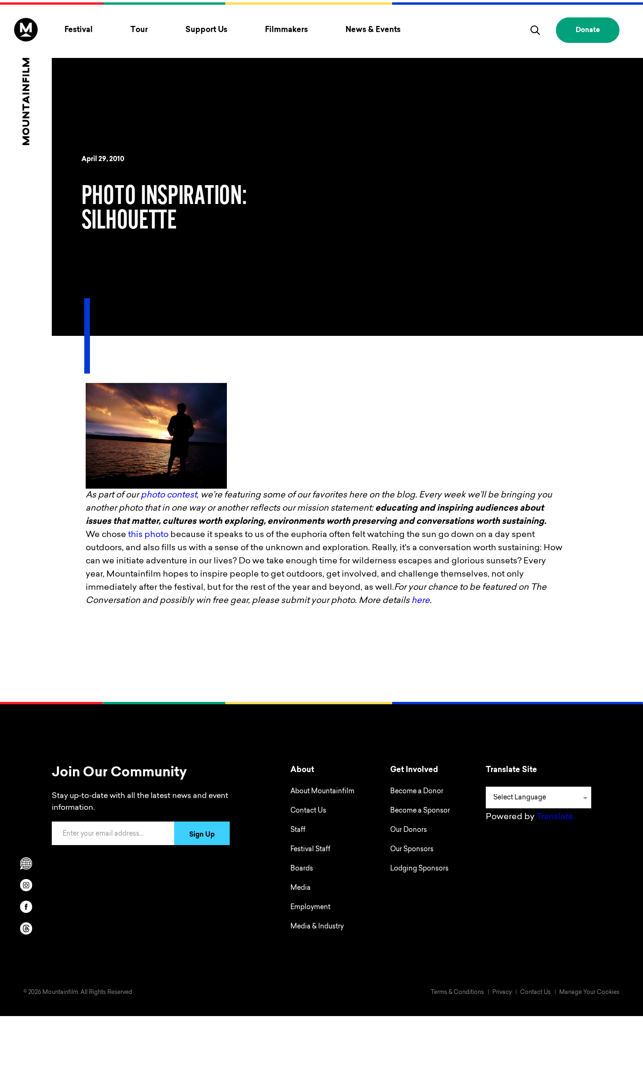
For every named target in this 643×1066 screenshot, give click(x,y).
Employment (310, 907)
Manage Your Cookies (589, 992)
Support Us (206, 30)
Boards (301, 869)
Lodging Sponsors (419, 869)
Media (300, 888)
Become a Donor (416, 792)
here (420, 601)
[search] (535, 30)
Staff (297, 830)
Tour (139, 30)
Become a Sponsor (420, 811)
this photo (148, 535)
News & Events (373, 30)
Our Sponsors (412, 849)
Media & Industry (317, 927)
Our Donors (408, 830)
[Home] (26, 81)
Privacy (502, 992)
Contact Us (308, 811)
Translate (555, 817)
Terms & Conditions (457, 992)
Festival (78, 30)
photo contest (169, 495)
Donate (588, 30)
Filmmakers (286, 30)
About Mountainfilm (322, 792)
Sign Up (202, 835)
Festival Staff (310, 849)
